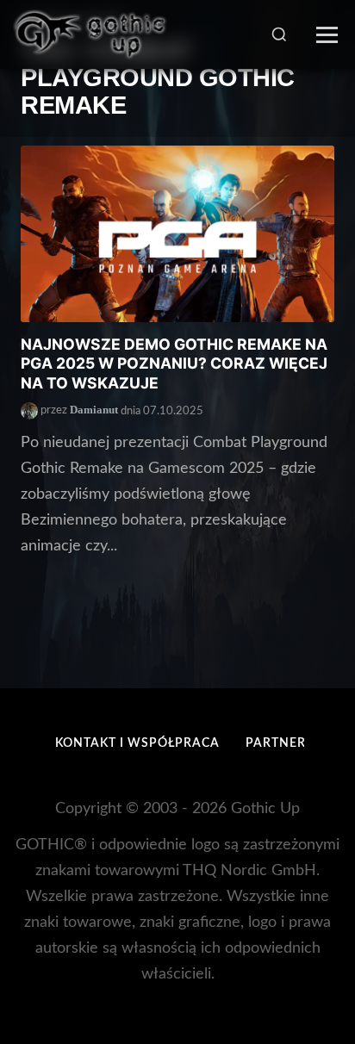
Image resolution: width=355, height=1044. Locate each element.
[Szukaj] (279, 34)
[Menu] (327, 35)
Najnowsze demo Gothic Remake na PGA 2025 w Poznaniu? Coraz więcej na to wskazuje (174, 364)
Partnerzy (284, 743)
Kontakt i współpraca (137, 743)
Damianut (94, 410)
